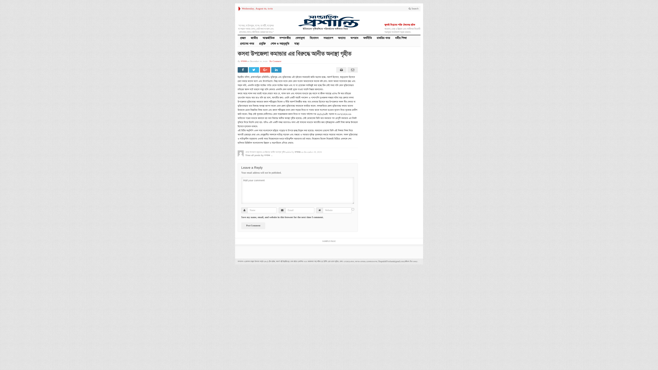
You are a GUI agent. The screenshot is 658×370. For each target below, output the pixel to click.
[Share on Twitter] (254, 70)
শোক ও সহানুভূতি (280, 44)
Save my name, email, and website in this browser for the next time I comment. (282, 217)
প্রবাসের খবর (247, 44)
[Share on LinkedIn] (276, 70)
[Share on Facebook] (243, 70)
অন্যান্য (342, 38)
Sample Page (329, 241)
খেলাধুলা (300, 38)
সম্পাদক (243, 61)
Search (414, 8)
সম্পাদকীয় (285, 38)
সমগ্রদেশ (328, 38)
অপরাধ (354, 38)
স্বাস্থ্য (296, 44)
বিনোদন (314, 38)
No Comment (275, 61)
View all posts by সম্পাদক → (259, 155)
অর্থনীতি (367, 38)
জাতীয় (254, 38)
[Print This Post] (340, 70)
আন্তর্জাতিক (269, 38)
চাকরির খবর (383, 38)
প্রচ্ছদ (243, 38)
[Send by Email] (352, 70)
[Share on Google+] (265, 70)
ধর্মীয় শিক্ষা (401, 38)
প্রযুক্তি (262, 44)
